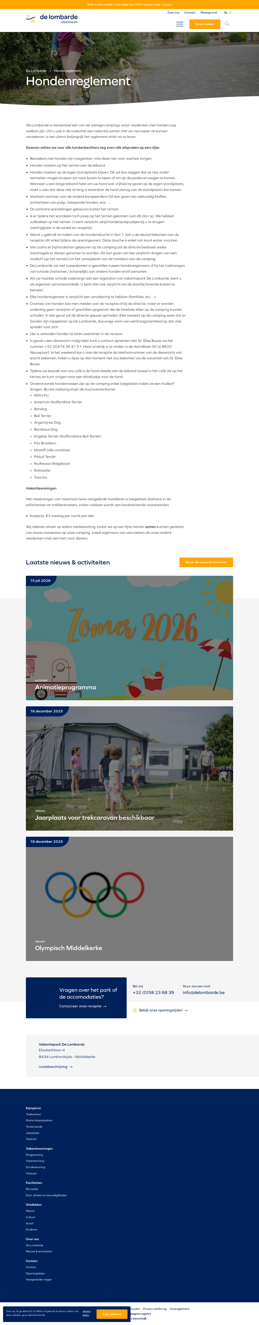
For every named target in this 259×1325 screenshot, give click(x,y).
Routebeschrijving (53, 1066)
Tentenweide (34, 1126)
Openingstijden (35, 1273)
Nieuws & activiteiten (39, 1251)
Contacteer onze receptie (80, 1006)
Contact (189, 12)
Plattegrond (209, 12)
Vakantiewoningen (39, 1148)
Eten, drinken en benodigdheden (46, 1195)
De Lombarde (36, 70)
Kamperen (33, 1108)
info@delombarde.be (204, 992)
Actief (30, 1223)
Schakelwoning (35, 1167)
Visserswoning (35, 1160)
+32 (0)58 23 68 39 (153, 992)
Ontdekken (34, 1204)
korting (167, 4)
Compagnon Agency (137, 1313)
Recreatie (32, 1189)
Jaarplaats (32, 1132)
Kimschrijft (139, 1318)
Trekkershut (33, 1114)
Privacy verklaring (155, 1308)
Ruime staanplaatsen (39, 1120)
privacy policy (87, 1313)
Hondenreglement (67, 70)
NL (226, 12)
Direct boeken (204, 24)
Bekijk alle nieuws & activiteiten (206, 562)
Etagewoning (34, 1154)
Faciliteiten (34, 1182)
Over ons (173, 12)
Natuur (30, 1210)
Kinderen (31, 1229)
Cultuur (30, 1217)
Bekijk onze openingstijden (161, 1010)
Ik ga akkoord (112, 1314)
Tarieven (31, 1139)
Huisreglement (179, 1308)
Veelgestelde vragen (39, 1279)
